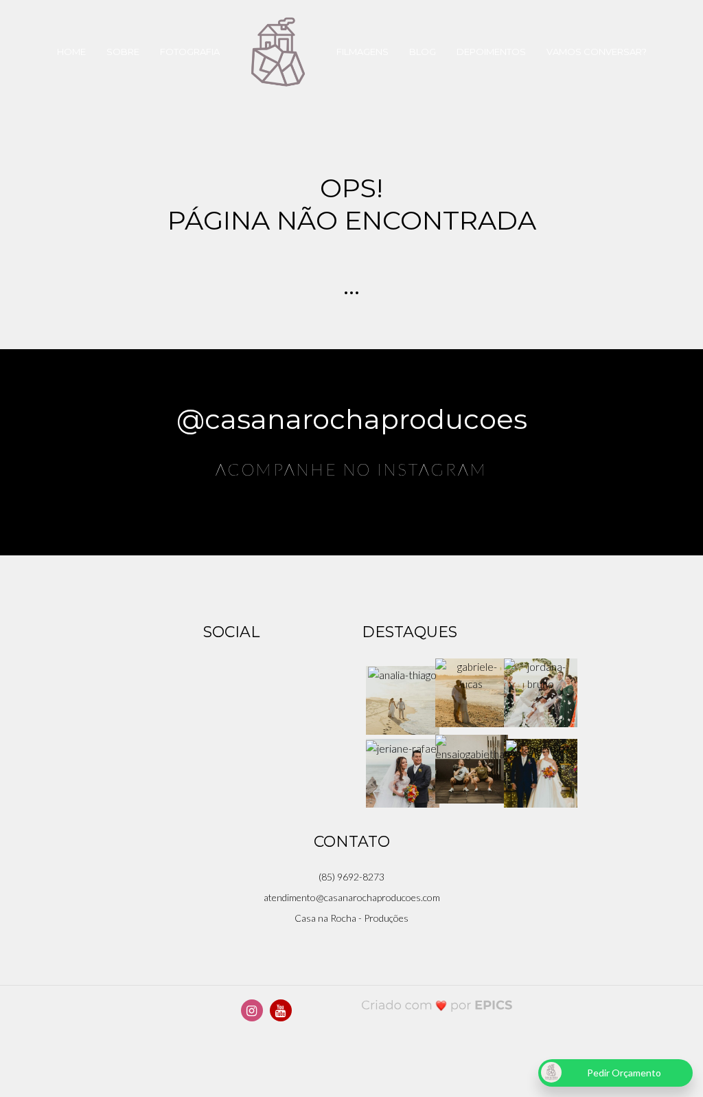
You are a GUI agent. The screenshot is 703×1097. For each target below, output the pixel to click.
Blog (422, 51)
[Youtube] (280, 1010)
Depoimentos (491, 51)
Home (71, 51)
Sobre (122, 51)
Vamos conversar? (596, 51)
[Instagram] (252, 1010)
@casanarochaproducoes (351, 419)
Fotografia (190, 51)
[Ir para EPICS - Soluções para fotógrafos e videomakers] (437, 1004)
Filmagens (362, 51)
